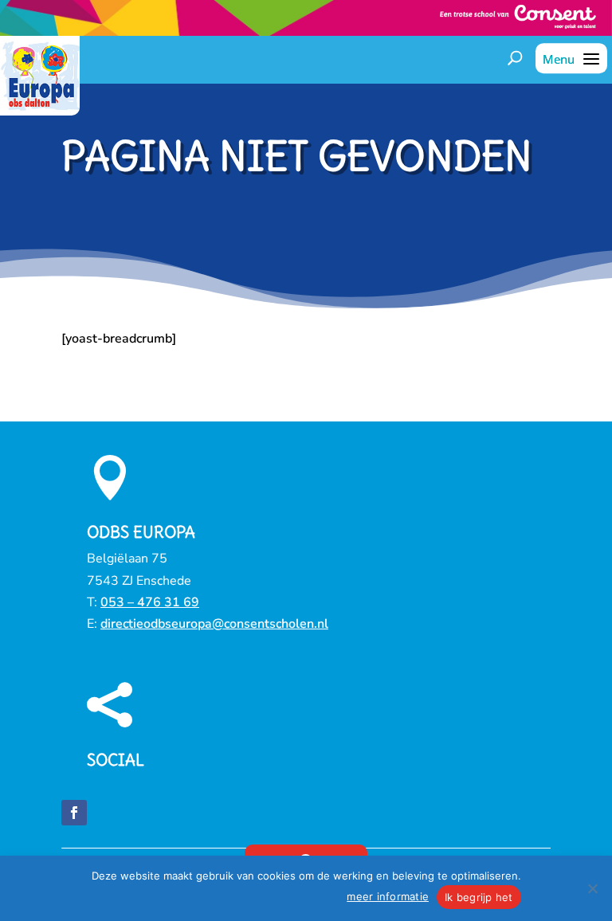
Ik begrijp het (479, 897)
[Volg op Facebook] (74, 812)
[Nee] (592, 888)
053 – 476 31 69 (149, 602)
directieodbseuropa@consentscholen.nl (214, 624)
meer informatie (388, 896)
